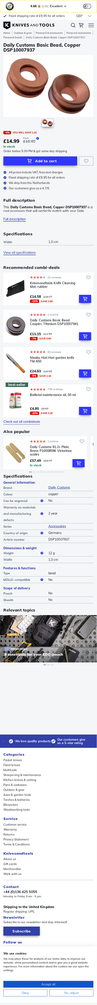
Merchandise (12, 869)
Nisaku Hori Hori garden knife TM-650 (52, 359)
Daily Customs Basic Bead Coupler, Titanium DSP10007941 (54, 322)
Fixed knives (11, 765)
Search (73, 26)
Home (6, 32)
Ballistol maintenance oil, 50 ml (53, 395)
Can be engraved (15, 501)
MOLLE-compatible (16, 579)
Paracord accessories (78, 32)
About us (9, 859)
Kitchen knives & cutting (19, 780)
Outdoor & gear (23, 32)
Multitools (10, 770)
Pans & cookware (15, 785)
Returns (8, 834)
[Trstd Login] (90, 6)
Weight (8, 553)
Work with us (12, 874)
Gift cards (10, 864)
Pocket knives (12, 760)
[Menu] (91, 26)
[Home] (28, 24)
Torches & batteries (16, 799)
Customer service (15, 824)
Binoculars (10, 804)
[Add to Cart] (85, 299)
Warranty (10, 829)
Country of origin (15, 533)
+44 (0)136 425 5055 (20, 892)
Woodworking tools (16, 809)
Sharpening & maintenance (22, 775)
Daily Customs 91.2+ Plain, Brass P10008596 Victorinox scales (51, 450)
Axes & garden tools (17, 795)
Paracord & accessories (49, 32)
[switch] (87, 6)
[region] (48, 92)
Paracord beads (12, 37)
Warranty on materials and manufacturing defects (19, 514)
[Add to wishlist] (86, 160)
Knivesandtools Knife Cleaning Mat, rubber (52, 285)
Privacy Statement (16, 839)
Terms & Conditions (16, 844)
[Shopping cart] (81, 26)
